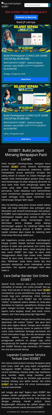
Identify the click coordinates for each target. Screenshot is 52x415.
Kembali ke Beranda (26, 17)
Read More (26, 79)
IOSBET (14, 166)
